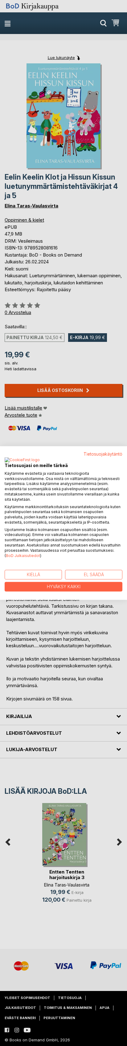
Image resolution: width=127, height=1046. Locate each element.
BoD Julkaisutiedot (23, 555)
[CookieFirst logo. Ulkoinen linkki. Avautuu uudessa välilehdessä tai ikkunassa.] (22, 460)
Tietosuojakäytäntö (103, 454)
